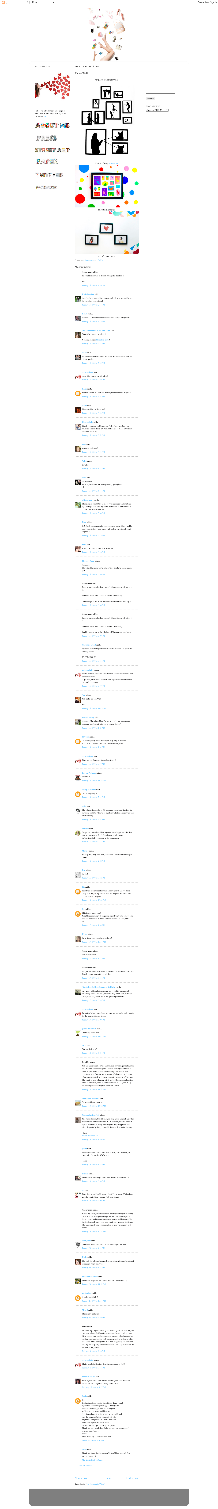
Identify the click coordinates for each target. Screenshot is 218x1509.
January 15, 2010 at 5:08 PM (93, 513)
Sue (83, 695)
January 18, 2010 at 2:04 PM (93, 1053)
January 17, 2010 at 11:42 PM (94, 1036)
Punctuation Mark (90, 1276)
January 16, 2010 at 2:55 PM (93, 841)
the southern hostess (90, 1098)
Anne (84, 405)
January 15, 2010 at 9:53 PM (93, 661)
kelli (84, 444)
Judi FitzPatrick (89, 1028)
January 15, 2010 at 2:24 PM (93, 343)
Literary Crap (88, 561)
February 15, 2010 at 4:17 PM (94, 1387)
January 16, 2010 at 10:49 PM (94, 900)
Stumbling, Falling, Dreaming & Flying (99, 987)
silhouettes (113, 163)
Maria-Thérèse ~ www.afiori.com (96, 330)
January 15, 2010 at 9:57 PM (93, 686)
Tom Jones (86, 1240)
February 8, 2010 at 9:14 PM (93, 1351)
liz (83, 1190)
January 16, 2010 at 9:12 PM (93, 877)
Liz (83, 886)
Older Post (132, 1478)
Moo (46, 116)
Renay (84, 313)
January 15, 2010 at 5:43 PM (93, 535)
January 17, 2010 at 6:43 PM (93, 1000)
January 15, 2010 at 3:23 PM (93, 413)
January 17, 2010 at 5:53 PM (93, 978)
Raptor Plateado (89, 772)
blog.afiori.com (102, 339)
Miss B (85, 1309)
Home (107, 1478)
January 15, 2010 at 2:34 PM (93, 396)
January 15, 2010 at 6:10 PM (93, 552)
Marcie (85, 850)
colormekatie (87, 372)
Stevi (84, 544)
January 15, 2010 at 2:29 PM (93, 379)
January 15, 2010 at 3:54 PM (93, 452)
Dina (84, 522)
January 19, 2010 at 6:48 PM (93, 1181)
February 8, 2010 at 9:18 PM (93, 1367)
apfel (84, 806)
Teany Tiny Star (89, 789)
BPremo (85, 736)
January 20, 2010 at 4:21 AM (93, 1248)
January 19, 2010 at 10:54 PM (94, 1231)
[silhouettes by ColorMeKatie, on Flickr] (107, 160)
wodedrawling (88, 717)
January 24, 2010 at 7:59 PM (93, 1317)
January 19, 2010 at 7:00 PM (93, 1200)
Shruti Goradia (88, 1376)
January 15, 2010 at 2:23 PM (93, 321)
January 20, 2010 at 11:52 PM (94, 1284)
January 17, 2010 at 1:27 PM (93, 958)
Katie (84, 388)
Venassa (85, 828)
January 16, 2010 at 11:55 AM (94, 780)
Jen (83, 909)
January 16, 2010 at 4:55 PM (93, 861)
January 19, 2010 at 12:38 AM (94, 1106)
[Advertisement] (162, 132)
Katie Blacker (88, 294)
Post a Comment (85, 1465)
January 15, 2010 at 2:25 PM (93, 363)
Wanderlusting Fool (90, 1114)
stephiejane (87, 1293)
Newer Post (81, 1478)
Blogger (123, 1501)
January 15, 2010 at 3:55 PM (93, 468)
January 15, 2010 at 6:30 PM (93, 574)
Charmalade (87, 421)
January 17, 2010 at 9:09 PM (93, 1019)
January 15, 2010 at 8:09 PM (93, 635)
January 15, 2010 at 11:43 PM (94, 708)
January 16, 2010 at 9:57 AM (93, 764)
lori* (84, 1045)
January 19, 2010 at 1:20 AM (93, 1139)
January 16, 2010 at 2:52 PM (93, 819)
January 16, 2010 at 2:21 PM (93, 797)
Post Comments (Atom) (95, 1484)
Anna (84, 352)
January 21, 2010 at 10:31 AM (94, 1300)
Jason (84, 1148)
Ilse (83, 870)
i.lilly (84, 1449)
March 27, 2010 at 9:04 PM (93, 1440)
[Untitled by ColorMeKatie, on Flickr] (107, 206)
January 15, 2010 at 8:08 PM (93, 605)
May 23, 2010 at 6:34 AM (92, 1460)
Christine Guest (89, 644)
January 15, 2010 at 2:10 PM (93, 285)
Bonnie (85, 1173)
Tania (84, 1396)
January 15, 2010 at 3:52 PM (93, 435)
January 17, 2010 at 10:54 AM (94, 941)
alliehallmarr (88, 499)
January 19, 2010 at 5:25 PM (93, 1164)
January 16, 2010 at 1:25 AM (93, 727)
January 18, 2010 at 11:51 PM (94, 1089)
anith (84, 477)
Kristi (84, 934)
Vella (84, 460)
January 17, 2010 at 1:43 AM (93, 925)
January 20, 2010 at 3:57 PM (93, 1267)
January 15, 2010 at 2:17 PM (93, 304)
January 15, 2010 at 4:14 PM (93, 490)
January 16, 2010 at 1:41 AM (93, 747)
